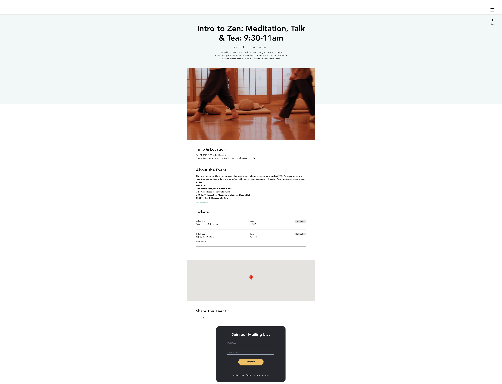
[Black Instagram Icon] (492, 24)
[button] (492, 10)
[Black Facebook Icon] (492, 19)
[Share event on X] (203, 318)
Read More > (202, 202)
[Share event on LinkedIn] (210, 318)
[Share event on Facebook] (197, 318)
